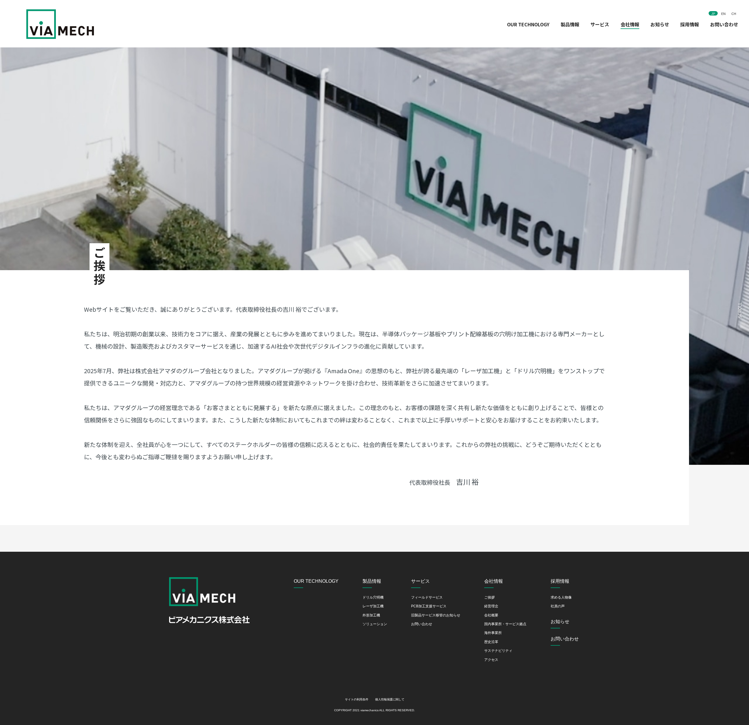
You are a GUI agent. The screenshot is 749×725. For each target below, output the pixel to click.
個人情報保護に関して (389, 699)
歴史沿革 (491, 642)
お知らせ (659, 24)
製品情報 (570, 24)
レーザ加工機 (373, 606)
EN (723, 14)
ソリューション (375, 624)
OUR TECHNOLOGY (528, 24)
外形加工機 (371, 615)
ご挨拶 (489, 597)
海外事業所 (493, 633)
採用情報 (689, 24)
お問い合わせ (724, 24)
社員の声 (558, 606)
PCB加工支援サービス (428, 606)
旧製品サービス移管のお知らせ (435, 615)
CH (733, 14)
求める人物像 (561, 597)
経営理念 (491, 606)
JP (713, 14)
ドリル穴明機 (373, 597)
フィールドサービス (427, 597)
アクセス (491, 660)
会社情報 (630, 24)
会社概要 (491, 615)
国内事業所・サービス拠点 (505, 624)
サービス (599, 24)
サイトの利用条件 (356, 699)
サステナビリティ (498, 651)
